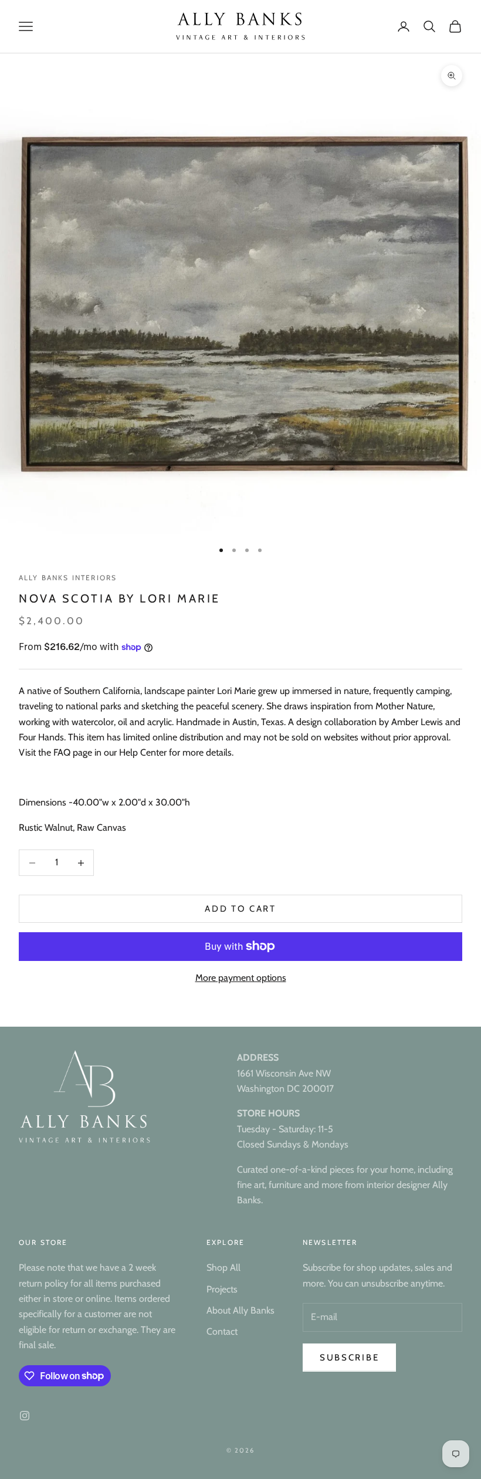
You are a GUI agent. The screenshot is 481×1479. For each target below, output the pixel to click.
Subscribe (349, 1357)
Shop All (223, 1267)
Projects (222, 1289)
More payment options (240, 977)
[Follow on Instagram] (25, 1416)
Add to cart (240, 908)
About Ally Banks (240, 1310)
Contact (222, 1331)
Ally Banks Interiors (68, 577)
